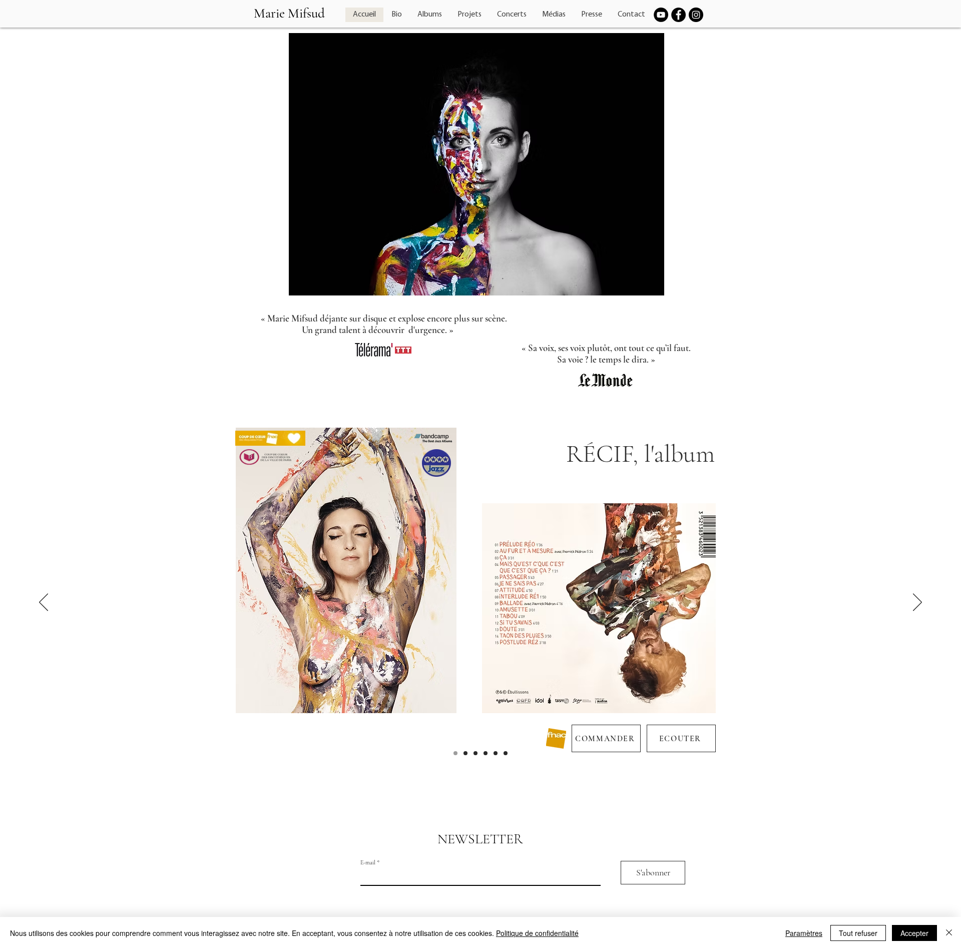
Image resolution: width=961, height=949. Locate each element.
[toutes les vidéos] (506, 753)
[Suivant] (917, 602)
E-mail (367, 862)
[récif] (455, 753)
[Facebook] (678, 15)
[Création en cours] (475, 753)
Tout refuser (858, 933)
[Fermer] (949, 933)
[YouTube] (661, 15)
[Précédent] (43, 602)
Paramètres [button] (803, 933)
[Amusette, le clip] (496, 753)
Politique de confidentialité (537, 933)
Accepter (914, 933)
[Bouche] (486, 753)
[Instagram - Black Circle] (696, 15)
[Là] (465, 753)
